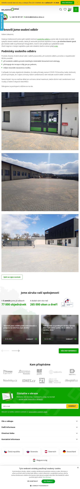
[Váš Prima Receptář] (54, 380)
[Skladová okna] (10, 9)
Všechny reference (68, 351)
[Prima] (8, 372)
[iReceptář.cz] (71, 380)
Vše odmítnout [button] (32, 481)
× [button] (78, 467)
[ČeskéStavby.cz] (72, 372)
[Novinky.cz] (10, 380)
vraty (56, 46)
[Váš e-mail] (40, 406)
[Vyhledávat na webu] (60, 9)
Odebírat (72, 406)
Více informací (67, 3)
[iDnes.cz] (28, 380)
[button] (76, 9)
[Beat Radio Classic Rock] (39, 372)
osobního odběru (43, 39)
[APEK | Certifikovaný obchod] (67, 302)
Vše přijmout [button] (48, 481)
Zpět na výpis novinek (12, 277)
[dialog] (40, 477)
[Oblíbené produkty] (65, 9)
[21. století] (42, 380)
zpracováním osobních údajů (38, 412)
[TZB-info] (55, 372)
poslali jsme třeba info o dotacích (31, 399)
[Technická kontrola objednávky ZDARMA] (4, 17)
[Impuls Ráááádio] (24, 372)
